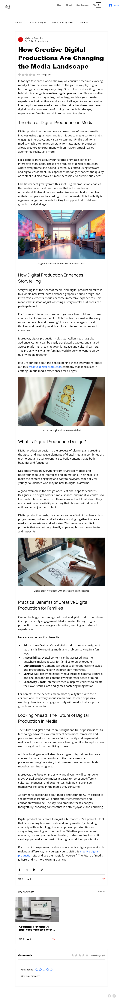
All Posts (19, 22)
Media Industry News (63, 22)
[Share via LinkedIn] (34, 869)
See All (101, 891)
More (82, 22)
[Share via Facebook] (19, 869)
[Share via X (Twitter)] (27, 869)
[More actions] (103, 39)
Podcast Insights (38, 22)
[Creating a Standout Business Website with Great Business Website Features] (37, 909)
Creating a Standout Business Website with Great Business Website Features (36, 928)
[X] (114, 996)
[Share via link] (41, 869)
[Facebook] (109, 996)
